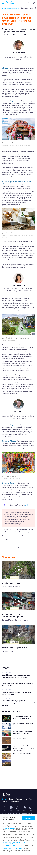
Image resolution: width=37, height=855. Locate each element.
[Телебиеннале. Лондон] (18, 570)
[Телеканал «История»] (24, 808)
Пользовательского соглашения (11, 842)
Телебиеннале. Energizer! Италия (14, 648)
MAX (26, 505)
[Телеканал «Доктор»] (17, 808)
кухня (29, 536)
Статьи (4, 799)
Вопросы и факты (27, 8)
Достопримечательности (10, 8)
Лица (30, 799)
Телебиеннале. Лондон (11, 583)
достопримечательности (12, 536)
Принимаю (28, 818)
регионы (7, 539)
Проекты (5, 802)
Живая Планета (19, 532)
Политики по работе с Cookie (10, 845)
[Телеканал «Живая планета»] (11, 808)
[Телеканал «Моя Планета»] (10, 2)
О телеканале (14, 802)
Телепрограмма (21, 799)
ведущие (28, 532)
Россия (24, 536)
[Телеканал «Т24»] (30, 808)
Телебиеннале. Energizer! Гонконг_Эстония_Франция (12, 615)
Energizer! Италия (8, 651)
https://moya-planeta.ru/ (9, 828)
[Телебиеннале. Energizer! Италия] (18, 634)
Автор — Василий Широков (11, 586)
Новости (6, 668)
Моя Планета (9, 532)
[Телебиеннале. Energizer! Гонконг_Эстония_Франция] (18, 601)
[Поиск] (29, 3)
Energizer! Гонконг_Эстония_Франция (15, 620)
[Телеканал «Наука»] (4, 808)
